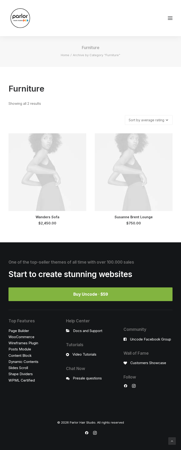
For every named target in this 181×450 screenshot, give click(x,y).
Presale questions (87, 378)
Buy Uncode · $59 (90, 294)
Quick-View (81, 139)
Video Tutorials (84, 354)
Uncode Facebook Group (150, 339)
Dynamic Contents (23, 361)
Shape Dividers (20, 374)
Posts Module (19, 349)
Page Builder (18, 330)
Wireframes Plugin (23, 343)
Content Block (20, 355)
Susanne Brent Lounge (134, 217)
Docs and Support (87, 330)
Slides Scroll (18, 368)
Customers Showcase (148, 363)
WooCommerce (21, 337)
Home (65, 55)
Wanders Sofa (47, 217)
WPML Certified (21, 380)
